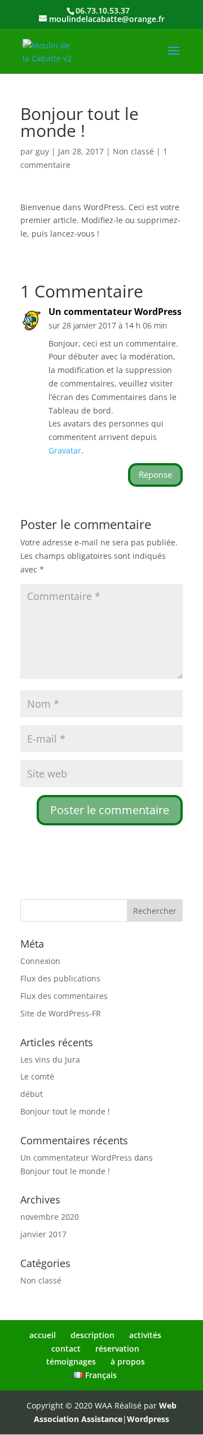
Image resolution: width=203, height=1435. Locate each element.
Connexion (40, 961)
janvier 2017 (43, 1234)
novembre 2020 (49, 1216)
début (31, 1094)
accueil (42, 1335)
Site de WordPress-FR (60, 1013)
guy (42, 151)
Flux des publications (60, 978)
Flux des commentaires (64, 995)
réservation (117, 1348)
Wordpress (148, 1419)
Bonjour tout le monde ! (65, 1111)
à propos (128, 1361)
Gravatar (64, 450)
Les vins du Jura (50, 1059)
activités (145, 1335)
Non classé (133, 151)
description (92, 1335)
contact (66, 1348)
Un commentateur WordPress (115, 311)
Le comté (37, 1076)
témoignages (71, 1361)
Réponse (155, 474)
